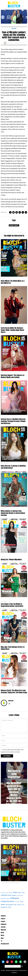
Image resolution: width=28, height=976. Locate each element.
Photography (9, 904)
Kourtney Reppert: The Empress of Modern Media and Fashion (12, 376)
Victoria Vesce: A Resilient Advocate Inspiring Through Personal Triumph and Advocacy (13, 421)
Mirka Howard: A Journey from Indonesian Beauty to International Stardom (13, 513)
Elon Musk (3, 898)
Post (15, 904)
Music (2, 935)
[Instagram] (7, 961)
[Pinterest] (19, 212)
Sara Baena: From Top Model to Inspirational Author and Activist (12, 605)
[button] (22, 966)
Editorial (10, 43)
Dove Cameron (20, 895)
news (3, 904)
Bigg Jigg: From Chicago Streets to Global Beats (12, 648)
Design (14, 895)
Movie (2, 932)
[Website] (9, 704)
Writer (9, 907)
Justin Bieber (16, 901)
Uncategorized (5, 944)
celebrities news (6, 895)
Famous (3, 919)
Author (19, 892)
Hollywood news (7, 901)
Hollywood (14, 898)
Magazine (3, 930)
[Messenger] (13, 212)
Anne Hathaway (9, 892)
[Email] (26, 212)
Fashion (7, 898)
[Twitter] (16, 212)
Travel (19, 904)
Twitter (22, 904)
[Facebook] (10, 212)
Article (15, 892)
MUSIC (21, 901)
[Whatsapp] (23, 212)
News (2, 938)
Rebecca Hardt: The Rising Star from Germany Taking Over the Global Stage (14, 691)
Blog (23, 892)
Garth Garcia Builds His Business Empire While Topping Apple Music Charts (12, 330)
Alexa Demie (3, 892)
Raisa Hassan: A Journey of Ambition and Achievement (13, 467)
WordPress (4, 907)
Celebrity (3, 916)
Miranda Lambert (14, 225)
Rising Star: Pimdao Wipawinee (11, 559)
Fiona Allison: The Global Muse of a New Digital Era (12, 282)
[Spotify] (20, 961)
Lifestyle (14, 28)
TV (1, 941)
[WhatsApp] (16, 961)
